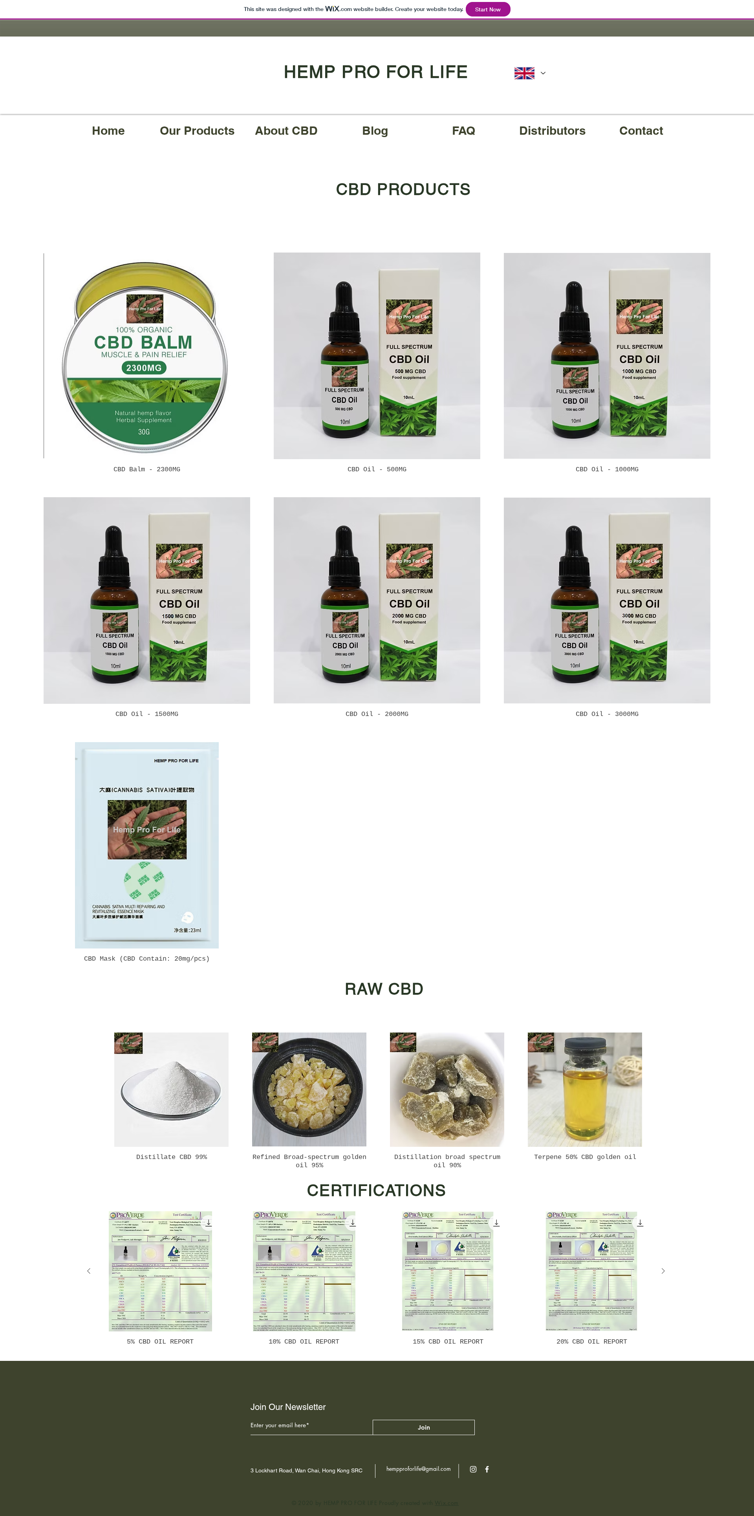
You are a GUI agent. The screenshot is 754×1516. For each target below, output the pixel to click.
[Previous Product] (88, 1271)
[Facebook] (487, 1469)
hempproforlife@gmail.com (418, 1468)
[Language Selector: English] (529, 73)
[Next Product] (663, 1271)
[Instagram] (473, 1469)
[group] (378, 1101)
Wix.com (447, 1503)
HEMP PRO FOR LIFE (376, 72)
